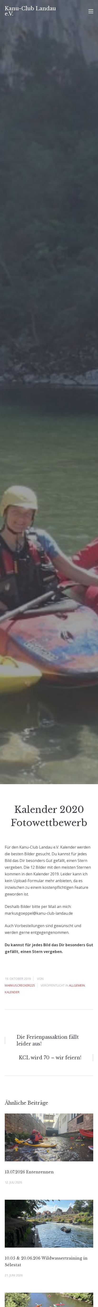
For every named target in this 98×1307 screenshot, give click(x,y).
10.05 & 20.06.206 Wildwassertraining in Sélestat (46, 1261)
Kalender (12, 992)
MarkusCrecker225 (20, 985)
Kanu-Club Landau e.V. (30, 11)
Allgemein (77, 985)
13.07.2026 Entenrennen (29, 1172)
